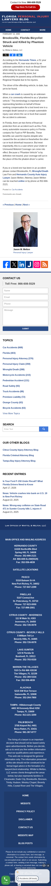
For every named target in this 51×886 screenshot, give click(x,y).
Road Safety (11, 386)
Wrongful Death (40, 171)
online (21, 181)
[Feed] (44, 264)
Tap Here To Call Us (25, 7)
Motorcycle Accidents (17, 375)
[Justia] (29, 264)
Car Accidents (17, 190)
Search (43, 429)
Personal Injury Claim (16, 364)
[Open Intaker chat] (19, 884)
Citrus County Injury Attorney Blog (20, 450)
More (42, 30)
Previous (8, 205)
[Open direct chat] (44, 865)
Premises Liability (14, 397)
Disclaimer (25, 819)
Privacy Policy (25, 811)
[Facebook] (6, 264)
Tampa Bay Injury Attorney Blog (19, 461)
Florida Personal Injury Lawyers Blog (25, 19)
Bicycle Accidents (14, 408)
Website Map (25, 835)
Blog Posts (25, 843)
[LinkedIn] (22, 264)
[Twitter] (14, 264)
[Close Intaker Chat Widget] (48, 865)
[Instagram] (37, 264)
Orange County (13, 402)
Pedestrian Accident (16, 380)
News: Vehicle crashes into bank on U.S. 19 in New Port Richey (25, 495)
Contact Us (11, 278)
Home (8, 30)
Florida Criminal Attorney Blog (18, 455)
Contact (25, 30)
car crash (15, 94)
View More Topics (11, 413)
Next (26, 205)
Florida (9, 353)
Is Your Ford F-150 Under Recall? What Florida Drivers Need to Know (23, 483)
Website (26, 803)
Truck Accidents (13, 391)
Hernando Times (27, 60)
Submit (25, 329)
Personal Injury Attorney (18, 358)
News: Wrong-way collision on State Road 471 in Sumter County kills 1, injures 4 (24, 507)
